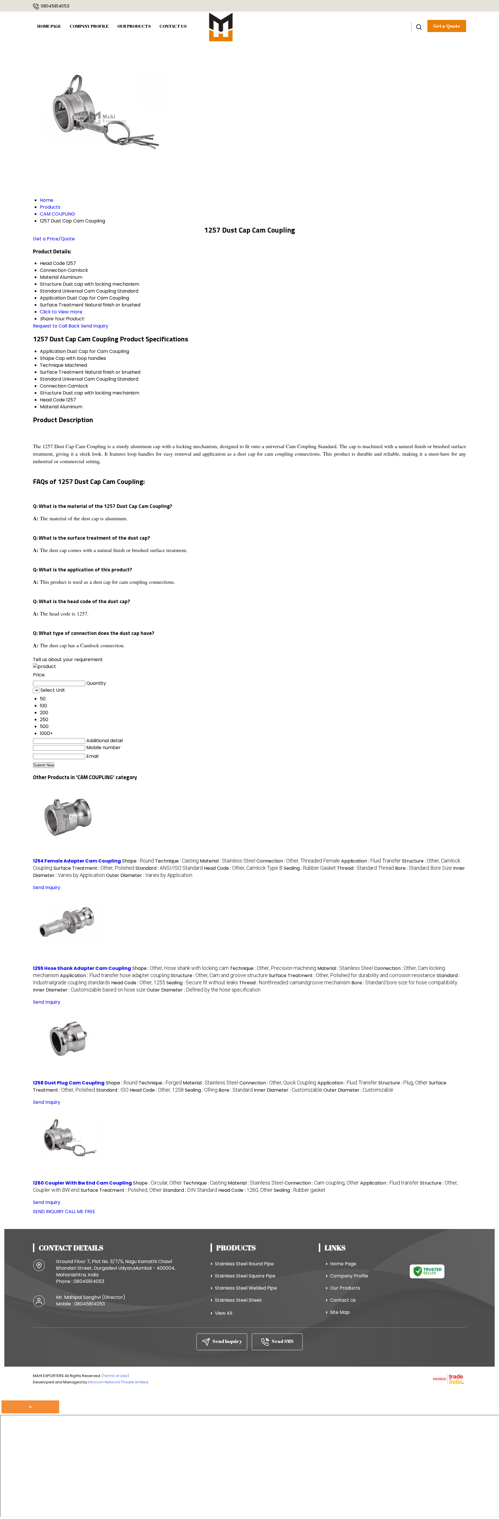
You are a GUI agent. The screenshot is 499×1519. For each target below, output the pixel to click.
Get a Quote (446, 26)
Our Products (134, 26)
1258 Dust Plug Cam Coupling (69, 1083)
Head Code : (243, 868)
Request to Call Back (56, 326)
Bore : (423, 868)
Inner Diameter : (89, 990)
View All (223, 1313)
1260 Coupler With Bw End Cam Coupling (82, 1183)
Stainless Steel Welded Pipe (246, 1288)
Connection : (298, 861)
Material (49, 406)
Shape (47, 358)
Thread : (365, 868)
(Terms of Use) (115, 1375)
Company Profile (89, 26)
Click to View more (61, 311)
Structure (51, 393)
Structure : (219, 975)
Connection (53, 386)
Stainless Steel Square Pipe (245, 1276)
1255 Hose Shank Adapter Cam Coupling (82, 968)
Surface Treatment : (93, 868)
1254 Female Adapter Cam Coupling (77, 861)
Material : (227, 861)
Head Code (52, 399)
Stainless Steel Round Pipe (244, 1263)
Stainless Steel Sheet (238, 1300)
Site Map (340, 1312)
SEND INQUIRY (48, 1211)
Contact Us (173, 26)
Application (53, 351)
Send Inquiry (94, 326)
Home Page (49, 26)
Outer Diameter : (149, 875)
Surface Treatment (62, 372)
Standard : (169, 868)
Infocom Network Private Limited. (118, 1382)
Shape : (138, 861)
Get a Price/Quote (54, 238)
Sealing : (310, 868)
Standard (50, 379)
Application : (371, 861)
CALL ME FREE (80, 1211)
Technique (52, 365)
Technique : (177, 861)
